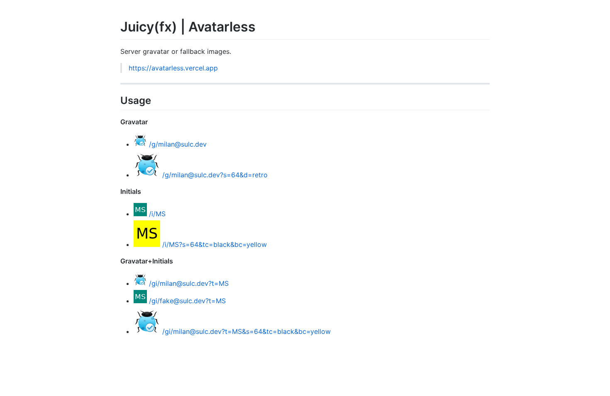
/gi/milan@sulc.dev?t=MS (189, 283)
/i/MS (157, 214)
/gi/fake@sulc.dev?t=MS (187, 301)
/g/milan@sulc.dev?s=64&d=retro (215, 175)
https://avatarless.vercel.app (173, 68)
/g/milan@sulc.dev (178, 144)
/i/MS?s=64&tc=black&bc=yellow (214, 244)
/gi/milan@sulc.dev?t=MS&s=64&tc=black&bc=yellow (246, 331)
